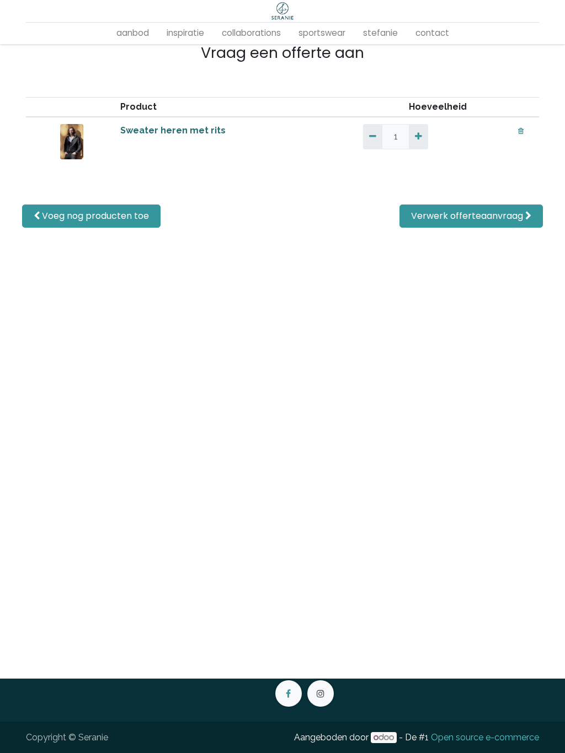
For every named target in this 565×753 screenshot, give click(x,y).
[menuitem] (133, 33)
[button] (91, 216)
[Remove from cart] (521, 130)
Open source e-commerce (485, 737)
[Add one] (418, 136)
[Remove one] (372, 136)
